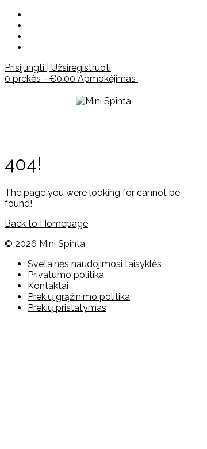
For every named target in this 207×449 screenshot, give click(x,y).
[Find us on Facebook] (31, 25)
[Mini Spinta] (103, 101)
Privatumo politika (66, 274)
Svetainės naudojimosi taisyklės (95, 263)
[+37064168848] (31, 47)
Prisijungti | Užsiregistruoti (58, 67)
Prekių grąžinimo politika (79, 296)
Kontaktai (48, 285)
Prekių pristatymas (67, 307)
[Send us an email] (31, 14)
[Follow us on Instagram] (31, 36)
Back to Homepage (46, 223)
